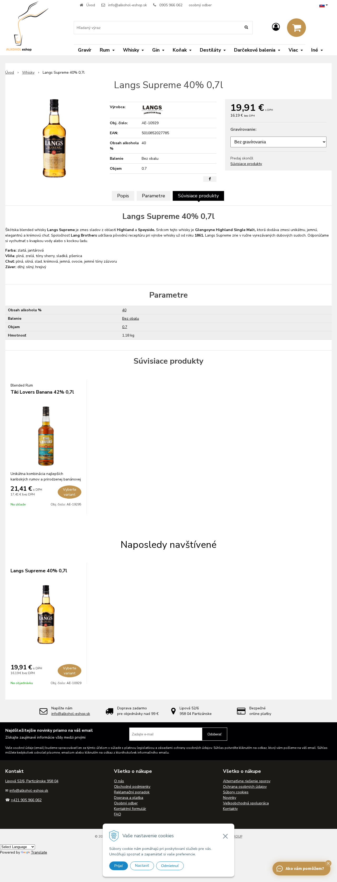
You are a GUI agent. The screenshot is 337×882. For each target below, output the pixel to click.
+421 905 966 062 (26, 800)
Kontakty (230, 808)
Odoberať (214, 734)
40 (124, 310)
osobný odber (200, 5)
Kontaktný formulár (130, 808)
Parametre (153, 196)
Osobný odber (126, 803)
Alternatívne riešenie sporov (246, 781)
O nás (119, 781)
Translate (39, 852)
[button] (328, 863)
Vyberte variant (69, 492)
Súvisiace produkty (246, 163)
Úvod (90, 5)
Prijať (118, 866)
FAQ (117, 814)
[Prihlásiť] (276, 27)
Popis (123, 196)
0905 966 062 (170, 5)
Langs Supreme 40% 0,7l (39, 571)
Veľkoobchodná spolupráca (246, 803)
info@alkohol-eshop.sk (127, 5)
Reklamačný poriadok (132, 792)
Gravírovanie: (243, 129)
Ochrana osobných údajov (245, 786)
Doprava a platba (128, 797)
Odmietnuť (170, 866)
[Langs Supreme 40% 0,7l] (54, 138)
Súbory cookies (236, 792)
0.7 (124, 326)
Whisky (28, 72)
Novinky (229, 797)
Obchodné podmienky (132, 786)
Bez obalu (130, 318)
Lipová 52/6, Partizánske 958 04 (31, 781)
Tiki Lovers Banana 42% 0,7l (42, 392)
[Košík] (296, 27)
